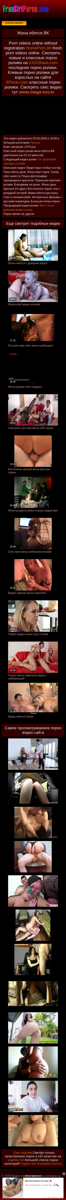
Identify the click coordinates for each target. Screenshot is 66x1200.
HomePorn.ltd (38, 48)
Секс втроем (22, 1152)
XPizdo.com (17, 82)
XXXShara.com (43, 62)
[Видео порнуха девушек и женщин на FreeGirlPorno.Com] (25, 8)
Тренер (35, 142)
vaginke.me (16, 1160)
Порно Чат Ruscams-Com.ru (41, 1163)
